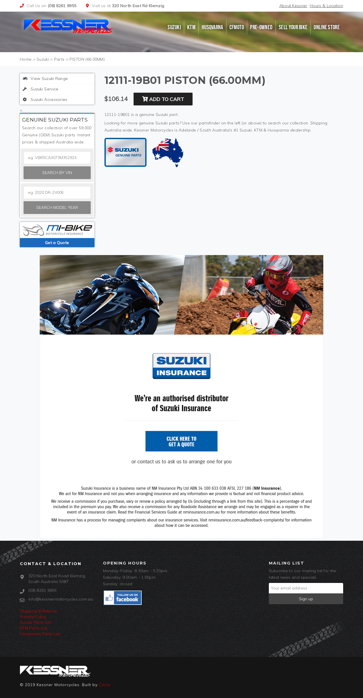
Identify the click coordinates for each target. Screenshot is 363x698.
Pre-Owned (261, 27)
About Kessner (293, 5)
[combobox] (57, 192)
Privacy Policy (33, 616)
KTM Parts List (33, 628)
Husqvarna (212, 27)
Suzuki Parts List (35, 622)
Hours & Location (326, 5)
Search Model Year (57, 207)
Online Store (327, 27)
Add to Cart (166, 99)
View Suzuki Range (48, 78)
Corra (104, 684)
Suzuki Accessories (48, 99)
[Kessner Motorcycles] (69, 26)
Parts (59, 59)
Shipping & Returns (38, 611)
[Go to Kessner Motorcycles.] (25, 59)
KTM (191, 27)
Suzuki (174, 27)
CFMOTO (236, 27)
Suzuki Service (43, 89)
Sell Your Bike (293, 27)
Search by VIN (57, 172)
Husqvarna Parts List (40, 633)
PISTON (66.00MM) (87, 59)
